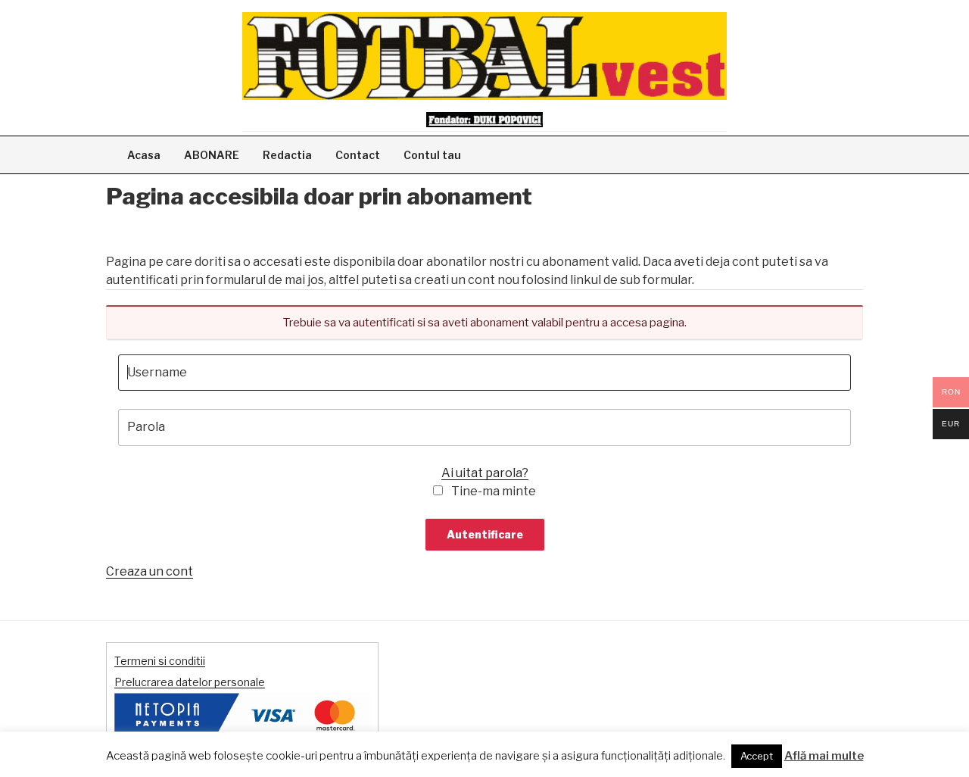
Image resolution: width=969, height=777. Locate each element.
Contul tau (432, 154)
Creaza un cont (149, 571)
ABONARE (211, 154)
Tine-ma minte (493, 491)
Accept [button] (756, 756)
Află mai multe (824, 756)
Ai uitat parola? (484, 473)
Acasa (143, 154)
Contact (357, 154)
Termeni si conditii (159, 660)
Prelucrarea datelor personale (189, 682)
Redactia (287, 154)
